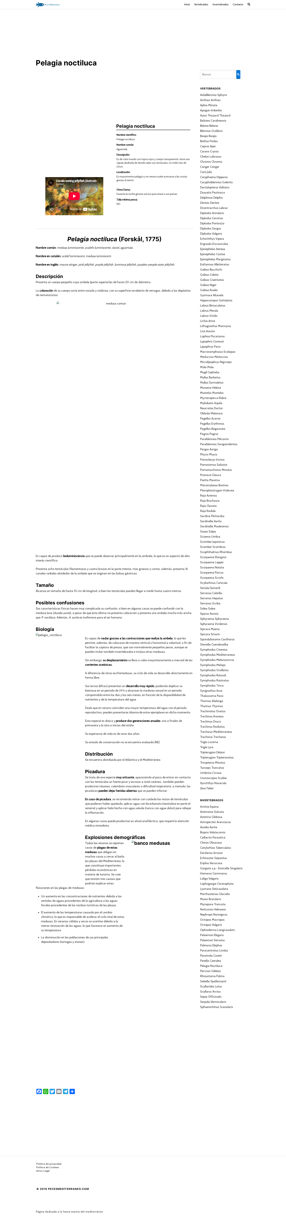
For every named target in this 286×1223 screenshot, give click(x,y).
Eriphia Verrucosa (211, 863)
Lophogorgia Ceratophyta (217, 884)
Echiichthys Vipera (212, 239)
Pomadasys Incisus (212, 459)
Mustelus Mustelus (212, 393)
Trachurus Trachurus (213, 737)
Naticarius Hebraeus (213, 909)
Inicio (187, 4)
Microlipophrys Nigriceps (216, 362)
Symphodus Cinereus (213, 649)
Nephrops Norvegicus (213, 914)
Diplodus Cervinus (211, 218)
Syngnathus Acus (211, 691)
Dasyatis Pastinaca (212, 192)
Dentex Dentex (209, 203)
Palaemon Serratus (212, 940)
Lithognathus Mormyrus (215, 326)
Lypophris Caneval (212, 341)
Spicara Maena (210, 629)
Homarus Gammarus (213, 873)
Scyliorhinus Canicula (213, 583)
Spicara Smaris (210, 634)
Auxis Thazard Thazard (215, 115)
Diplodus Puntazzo (212, 223)
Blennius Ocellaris (211, 131)
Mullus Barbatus (210, 377)
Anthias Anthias (210, 100)
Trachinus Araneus (212, 716)
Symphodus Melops (213, 665)
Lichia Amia (207, 321)
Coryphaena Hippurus (214, 177)
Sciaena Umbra (210, 536)
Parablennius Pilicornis (214, 439)
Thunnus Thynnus (211, 706)
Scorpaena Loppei (211, 562)
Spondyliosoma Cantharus (217, 639)
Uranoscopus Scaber (213, 778)
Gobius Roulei (208, 290)
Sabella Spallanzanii (213, 981)
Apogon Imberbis (211, 110)
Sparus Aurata (209, 613)
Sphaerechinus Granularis (216, 1007)
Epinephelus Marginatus (215, 259)
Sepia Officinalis (210, 997)
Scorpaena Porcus (211, 572)
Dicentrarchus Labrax (214, 208)
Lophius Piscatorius (212, 336)
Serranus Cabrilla (211, 593)
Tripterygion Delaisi (212, 752)
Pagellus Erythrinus (212, 423)
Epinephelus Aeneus (212, 249)
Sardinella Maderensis (214, 526)
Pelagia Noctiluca (211, 966)
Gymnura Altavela (211, 295)
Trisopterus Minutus (212, 762)
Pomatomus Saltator (213, 465)
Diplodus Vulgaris (211, 233)
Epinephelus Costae (212, 254)
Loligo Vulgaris (209, 878)
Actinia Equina (209, 806)
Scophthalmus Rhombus (216, 552)
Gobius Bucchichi (211, 269)
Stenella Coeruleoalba (214, 644)
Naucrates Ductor (211, 408)
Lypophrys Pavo (210, 346)
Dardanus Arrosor (211, 853)
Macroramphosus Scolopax (218, 352)
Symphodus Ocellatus (214, 670)
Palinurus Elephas (211, 945)
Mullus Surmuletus (211, 382)
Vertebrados (201, 4)
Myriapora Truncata (213, 904)
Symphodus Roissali (213, 675)
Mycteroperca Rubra (213, 398)
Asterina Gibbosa (211, 817)
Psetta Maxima (210, 480)
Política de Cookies (47, 1167)
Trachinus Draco (210, 721)
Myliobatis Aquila (211, 403)
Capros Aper (208, 146)
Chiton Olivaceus (211, 842)
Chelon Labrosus (210, 156)
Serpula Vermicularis (213, 1002)
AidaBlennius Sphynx (213, 95)
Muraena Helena (210, 387)
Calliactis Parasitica (212, 837)
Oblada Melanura (211, 413)
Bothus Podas (209, 141)
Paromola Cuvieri (211, 955)
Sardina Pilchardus (212, 516)
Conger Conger (209, 167)
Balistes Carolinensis (213, 120)
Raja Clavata (208, 506)
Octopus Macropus (212, 919)
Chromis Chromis (211, 162)
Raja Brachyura (210, 500)
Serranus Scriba (210, 603)
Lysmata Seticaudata (214, 889)
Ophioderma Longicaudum (217, 930)
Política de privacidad (48, 1163)
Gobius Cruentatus (212, 280)
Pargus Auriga (209, 449)
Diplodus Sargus (210, 228)
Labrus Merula (209, 310)
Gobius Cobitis (209, 275)
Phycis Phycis (208, 454)
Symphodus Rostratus (214, 680)
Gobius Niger (208, 285)
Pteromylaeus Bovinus (214, 485)
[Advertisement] (143, 34)
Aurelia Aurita (208, 827)
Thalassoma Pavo (211, 696)
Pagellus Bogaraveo (212, 429)
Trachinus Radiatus (212, 726)
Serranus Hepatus (211, 598)
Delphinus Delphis (211, 197)
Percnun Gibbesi (210, 971)
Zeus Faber (207, 788)
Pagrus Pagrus (209, 434)
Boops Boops (208, 136)
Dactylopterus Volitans (214, 187)
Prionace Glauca (210, 475)
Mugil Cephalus (209, 372)
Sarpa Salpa (208, 531)
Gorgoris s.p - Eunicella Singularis (221, 868)
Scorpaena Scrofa (212, 578)
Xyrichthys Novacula (213, 783)
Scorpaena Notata (212, 567)
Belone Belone (209, 126)
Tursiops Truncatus (212, 768)
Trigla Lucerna (209, 742)
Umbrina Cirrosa (210, 773)
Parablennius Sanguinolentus (218, 444)
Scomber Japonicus (212, 542)
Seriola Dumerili (210, 588)
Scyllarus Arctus (210, 991)
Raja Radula (208, 511)
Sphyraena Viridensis (213, 624)
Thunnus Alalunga (211, 701)
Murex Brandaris (210, 899)
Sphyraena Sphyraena (214, 619)
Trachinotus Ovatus (212, 711)
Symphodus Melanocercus (217, 660)
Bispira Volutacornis (212, 832)
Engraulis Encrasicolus (214, 244)
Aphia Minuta (208, 105)
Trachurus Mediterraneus (216, 732)
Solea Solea (207, 608)
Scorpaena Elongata (213, 557)
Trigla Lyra (206, 747)
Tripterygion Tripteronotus (217, 757)
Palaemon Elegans (212, 935)
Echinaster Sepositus (213, 858)
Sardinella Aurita (211, 521)
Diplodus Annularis (212, 213)
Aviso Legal (43, 1170)
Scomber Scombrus (213, 547)
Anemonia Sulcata (212, 812)
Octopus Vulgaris (211, 925)
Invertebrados (221, 4)
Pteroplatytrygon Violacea (217, 490)
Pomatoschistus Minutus (216, 470)
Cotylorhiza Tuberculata (215, 848)
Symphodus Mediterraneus (217, 655)
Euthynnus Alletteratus (214, 264)
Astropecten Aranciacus (215, 822)
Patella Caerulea (210, 961)
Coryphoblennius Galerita (216, 182)
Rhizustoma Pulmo (212, 976)
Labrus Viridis (208, 316)
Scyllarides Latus (211, 986)
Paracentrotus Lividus (214, 950)
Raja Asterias (208, 495)
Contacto (238, 4)
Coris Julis (206, 172)
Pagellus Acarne (210, 418)
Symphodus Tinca (212, 685)
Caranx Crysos (209, 151)
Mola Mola (207, 367)
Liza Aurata (207, 331)
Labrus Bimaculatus (212, 305)
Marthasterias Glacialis (215, 894)
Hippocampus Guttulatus (216, 300)
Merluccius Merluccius (214, 357)
